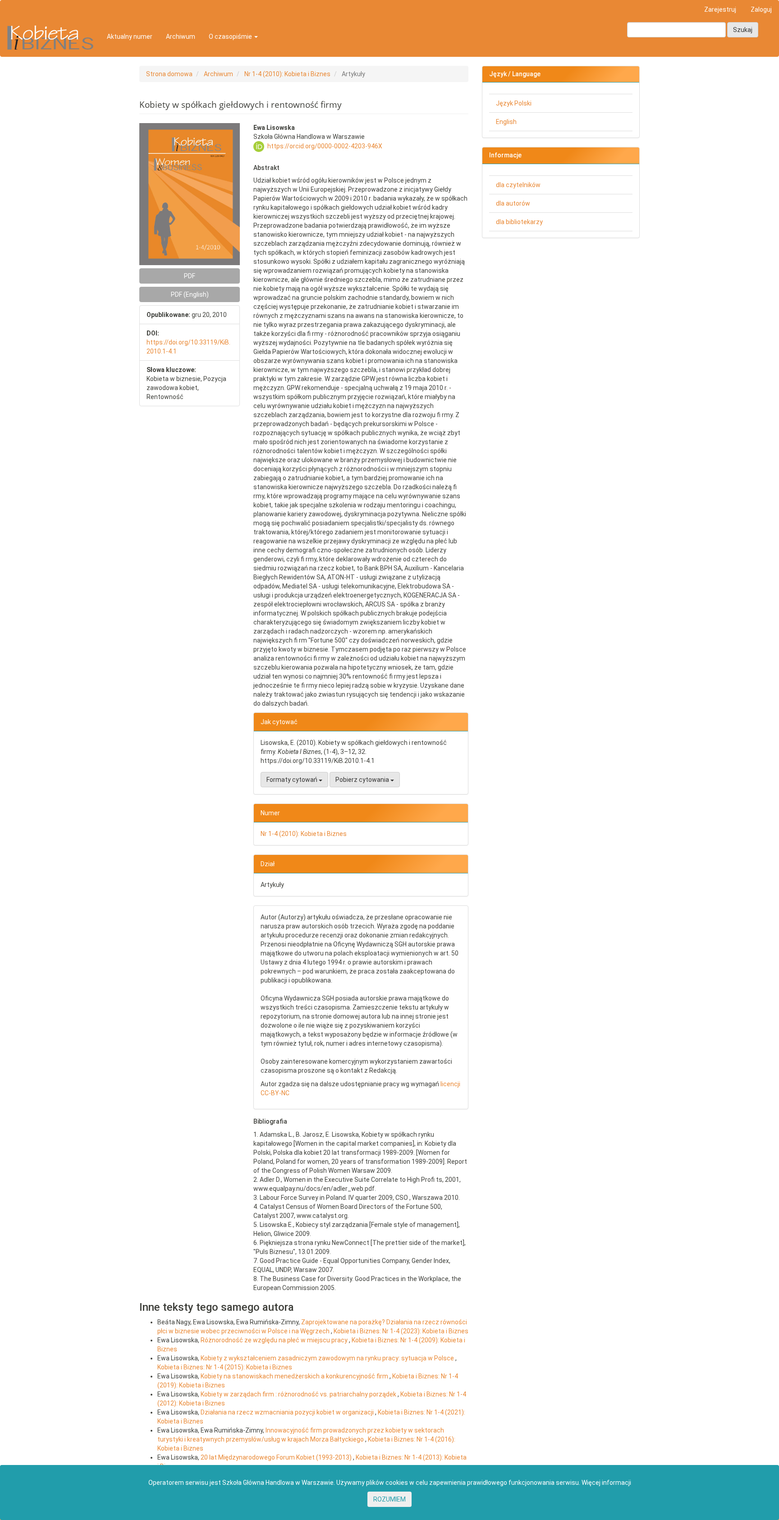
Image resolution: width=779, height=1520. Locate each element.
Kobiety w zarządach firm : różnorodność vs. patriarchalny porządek (299, 1394)
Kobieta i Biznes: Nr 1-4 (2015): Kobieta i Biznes (224, 1367)
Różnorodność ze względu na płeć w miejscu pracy (275, 1340)
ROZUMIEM (389, 1499)
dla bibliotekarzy (519, 221)
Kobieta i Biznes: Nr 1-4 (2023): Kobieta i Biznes (401, 1331)
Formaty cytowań (292, 779)
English (506, 121)
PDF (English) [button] (190, 294)
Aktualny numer (129, 36)
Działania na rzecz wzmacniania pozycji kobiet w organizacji (288, 1412)
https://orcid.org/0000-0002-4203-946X (324, 146)
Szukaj (742, 29)
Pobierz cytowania (362, 779)
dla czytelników (518, 184)
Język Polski (514, 103)
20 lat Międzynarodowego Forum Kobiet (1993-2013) (277, 1457)
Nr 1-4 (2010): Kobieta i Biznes (287, 74)
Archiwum (180, 36)
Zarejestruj (720, 9)
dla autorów (513, 203)
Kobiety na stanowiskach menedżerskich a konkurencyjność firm (295, 1376)
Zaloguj (761, 9)
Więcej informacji (606, 1482)
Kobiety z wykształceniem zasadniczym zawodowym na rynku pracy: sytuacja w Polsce (328, 1358)
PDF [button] (189, 276)
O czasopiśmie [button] (231, 36)
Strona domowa (169, 74)
